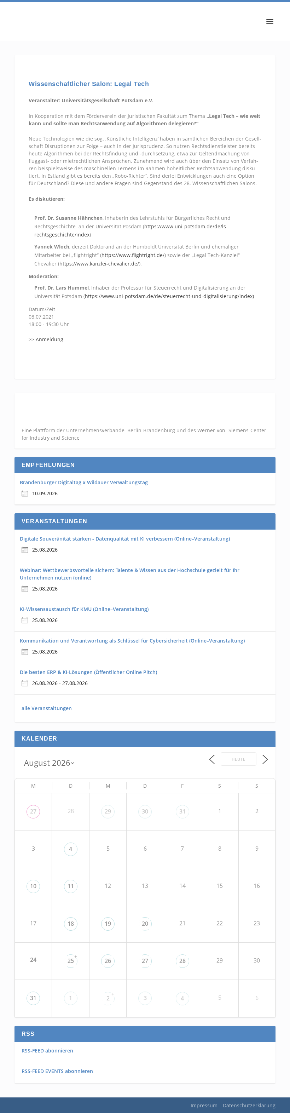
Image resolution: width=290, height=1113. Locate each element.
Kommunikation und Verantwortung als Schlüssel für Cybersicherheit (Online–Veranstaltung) (132, 640)
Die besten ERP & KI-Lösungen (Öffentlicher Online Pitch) (88, 672)
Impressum (204, 1105)
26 (108, 961)
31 (182, 811)
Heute (238, 759)
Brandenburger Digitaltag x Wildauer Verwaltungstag (84, 482)
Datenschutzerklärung (249, 1105)
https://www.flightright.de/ (133, 255)
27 (33, 811)
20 (145, 924)
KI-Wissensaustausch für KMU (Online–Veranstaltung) (84, 609)
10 (33, 886)
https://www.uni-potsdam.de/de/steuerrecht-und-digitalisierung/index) (169, 296)
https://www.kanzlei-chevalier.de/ (99, 263)
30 (145, 811)
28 (182, 961)
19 (108, 924)
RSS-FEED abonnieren (47, 1050)
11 (71, 886)
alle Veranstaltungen (47, 708)
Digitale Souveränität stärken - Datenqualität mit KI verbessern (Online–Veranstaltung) (125, 538)
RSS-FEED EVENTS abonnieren (57, 1071)
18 (71, 924)
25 (71, 961)
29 (108, 811)
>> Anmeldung (46, 339)
